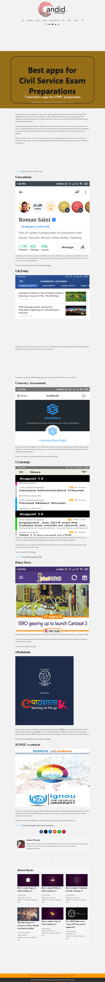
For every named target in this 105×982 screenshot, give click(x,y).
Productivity (69, 933)
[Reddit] (55, 832)
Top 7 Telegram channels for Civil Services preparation (38, 825)
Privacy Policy (62, 976)
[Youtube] (52, 24)
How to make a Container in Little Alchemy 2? (76, 889)
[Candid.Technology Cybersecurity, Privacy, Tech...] (52, 9)
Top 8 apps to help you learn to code (32, 171)
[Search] (82, 20)
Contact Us (41, 976)
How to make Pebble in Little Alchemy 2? (51, 889)
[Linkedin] (55, 24)
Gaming (19, 897)
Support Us (72, 976)
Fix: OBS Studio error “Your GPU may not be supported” (75, 924)
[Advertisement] (52, 38)
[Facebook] (46, 24)
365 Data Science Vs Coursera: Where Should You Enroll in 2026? (27, 925)
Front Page (30, 20)
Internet (24, 897)
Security (44, 20)
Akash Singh (22, 895)
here (42, 265)
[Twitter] (49, 24)
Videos (28, 897)
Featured (19, 935)
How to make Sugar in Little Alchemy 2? (26, 889)
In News (37, 20)
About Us (32, 976)
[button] (71, 20)
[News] (59, 24)
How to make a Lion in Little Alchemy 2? (51, 922)
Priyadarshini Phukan (24, 932)
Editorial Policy (51, 976)
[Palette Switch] (23, 20)
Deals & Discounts (54, 20)
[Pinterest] (64, 832)
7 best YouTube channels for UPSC (32, 557)
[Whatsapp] (59, 832)
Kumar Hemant (37, 102)
